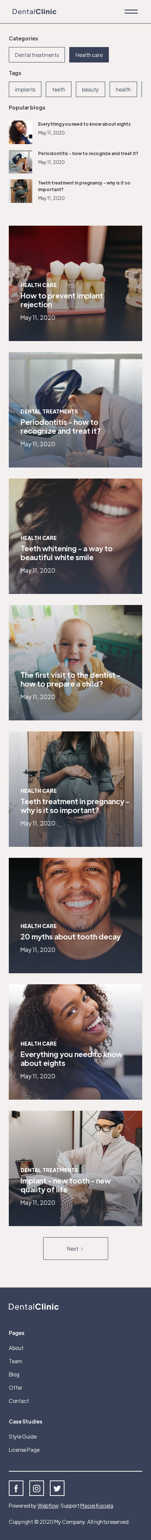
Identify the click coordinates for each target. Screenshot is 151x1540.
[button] (131, 11)
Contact (19, 1400)
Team (15, 1361)
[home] (32, 11)
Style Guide (23, 1436)
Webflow (47, 1505)
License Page (24, 1449)
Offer (15, 1387)
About (16, 1347)
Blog (14, 1374)
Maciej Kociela (96, 1505)
